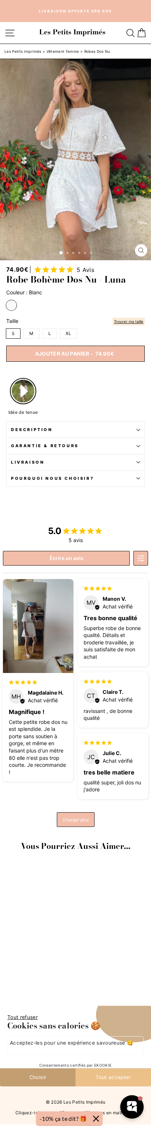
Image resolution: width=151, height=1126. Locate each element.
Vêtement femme (63, 51)
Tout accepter (113, 1077)
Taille (12, 321)
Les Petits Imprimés (22, 51)
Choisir (37, 1077)
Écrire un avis (66, 558)
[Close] (96, 1119)
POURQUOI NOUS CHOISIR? (52, 478)
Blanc (11, 305)
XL (68, 333)
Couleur (24, 292)
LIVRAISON (27, 462)
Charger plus (76, 820)
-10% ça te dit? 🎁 (63, 1118)
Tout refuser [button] (22, 1017)
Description (32, 429)
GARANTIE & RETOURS (45, 445)
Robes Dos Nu (97, 51)
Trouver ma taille (128, 321)
